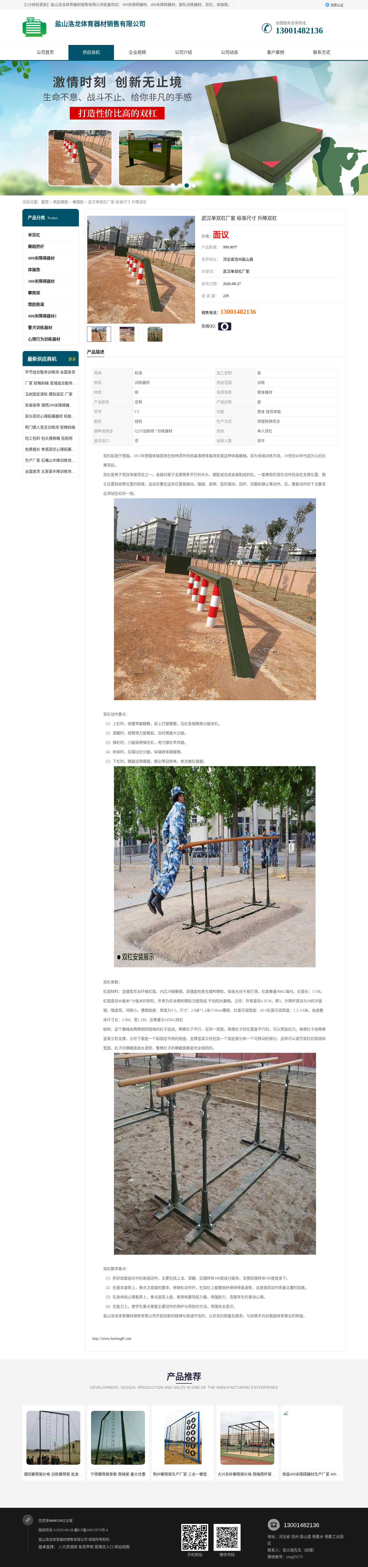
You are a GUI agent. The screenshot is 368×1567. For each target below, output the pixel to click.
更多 (72, 359)
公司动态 (229, 52)
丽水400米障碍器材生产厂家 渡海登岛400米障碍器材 (261, 1474)
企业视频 (137, 52)
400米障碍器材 (41, 258)
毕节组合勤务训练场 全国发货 (50, 372)
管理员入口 (104, 1547)
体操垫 (34, 270)
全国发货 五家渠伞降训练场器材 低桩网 (50, 471)
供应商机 (91, 52)
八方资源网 (67, 1547)
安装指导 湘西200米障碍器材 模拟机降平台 (50, 405)
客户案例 (275, 52)
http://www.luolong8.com (111, 1339)
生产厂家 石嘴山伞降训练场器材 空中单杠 (50, 460)
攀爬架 (34, 293)
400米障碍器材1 (42, 316)
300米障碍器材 (41, 281)
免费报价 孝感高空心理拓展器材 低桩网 (50, 449)
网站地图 (122, 1547)
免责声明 (85, 1547)
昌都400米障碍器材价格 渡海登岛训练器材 (317, 1474)
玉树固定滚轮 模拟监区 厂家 (48, 394)
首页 (45, 202)
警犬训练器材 (40, 327)
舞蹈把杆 (36, 246)
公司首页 (45, 52)
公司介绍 (183, 52)
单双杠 (78, 202)
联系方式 (321, 52)
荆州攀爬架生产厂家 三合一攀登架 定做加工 (61, 1474)
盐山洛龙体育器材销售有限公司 (63, 1539)
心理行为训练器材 (44, 339)
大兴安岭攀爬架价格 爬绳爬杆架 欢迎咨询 (123, 1474)
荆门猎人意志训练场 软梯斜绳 (50, 427)
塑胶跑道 (36, 304)
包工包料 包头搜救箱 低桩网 (48, 438)
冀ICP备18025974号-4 (91, 1530)
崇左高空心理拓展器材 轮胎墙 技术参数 (50, 416)
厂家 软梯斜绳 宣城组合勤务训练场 (50, 383)
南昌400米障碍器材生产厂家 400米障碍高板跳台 (193, 1474)
